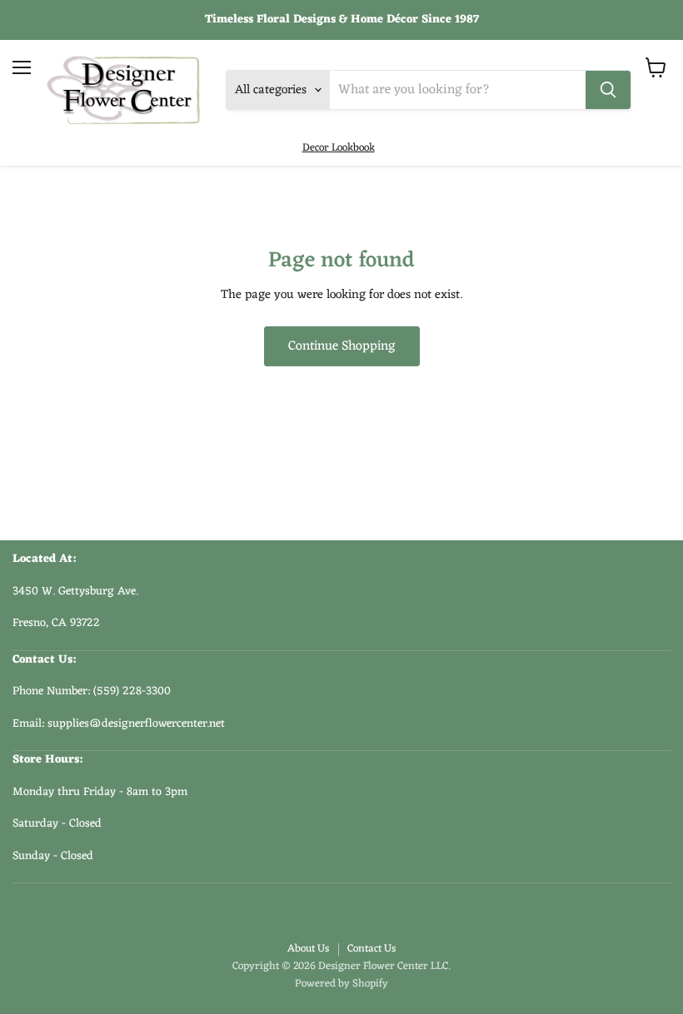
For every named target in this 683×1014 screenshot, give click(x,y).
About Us (308, 948)
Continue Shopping (342, 346)
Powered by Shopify (341, 983)
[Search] (608, 90)
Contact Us (371, 948)
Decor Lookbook (338, 147)
